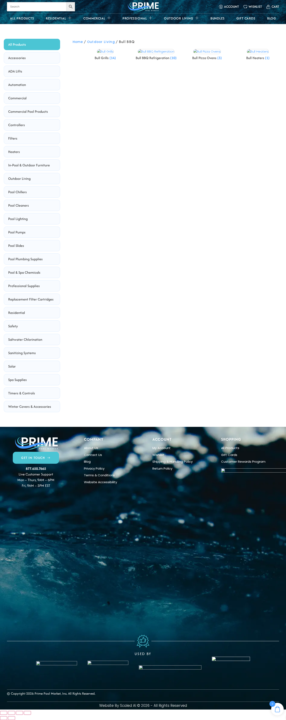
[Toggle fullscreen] (11, 713)
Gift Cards (245, 18)
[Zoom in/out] (3, 713)
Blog (271, 18)
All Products (22, 18)
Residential (56, 18)
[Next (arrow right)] (11, 718)
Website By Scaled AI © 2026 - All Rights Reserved (143, 705)
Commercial (94, 18)
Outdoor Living (178, 18)
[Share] (19, 713)
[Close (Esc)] (27, 713)
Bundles (217, 18)
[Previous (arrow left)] (3, 718)
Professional (134, 18)
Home (78, 42)
